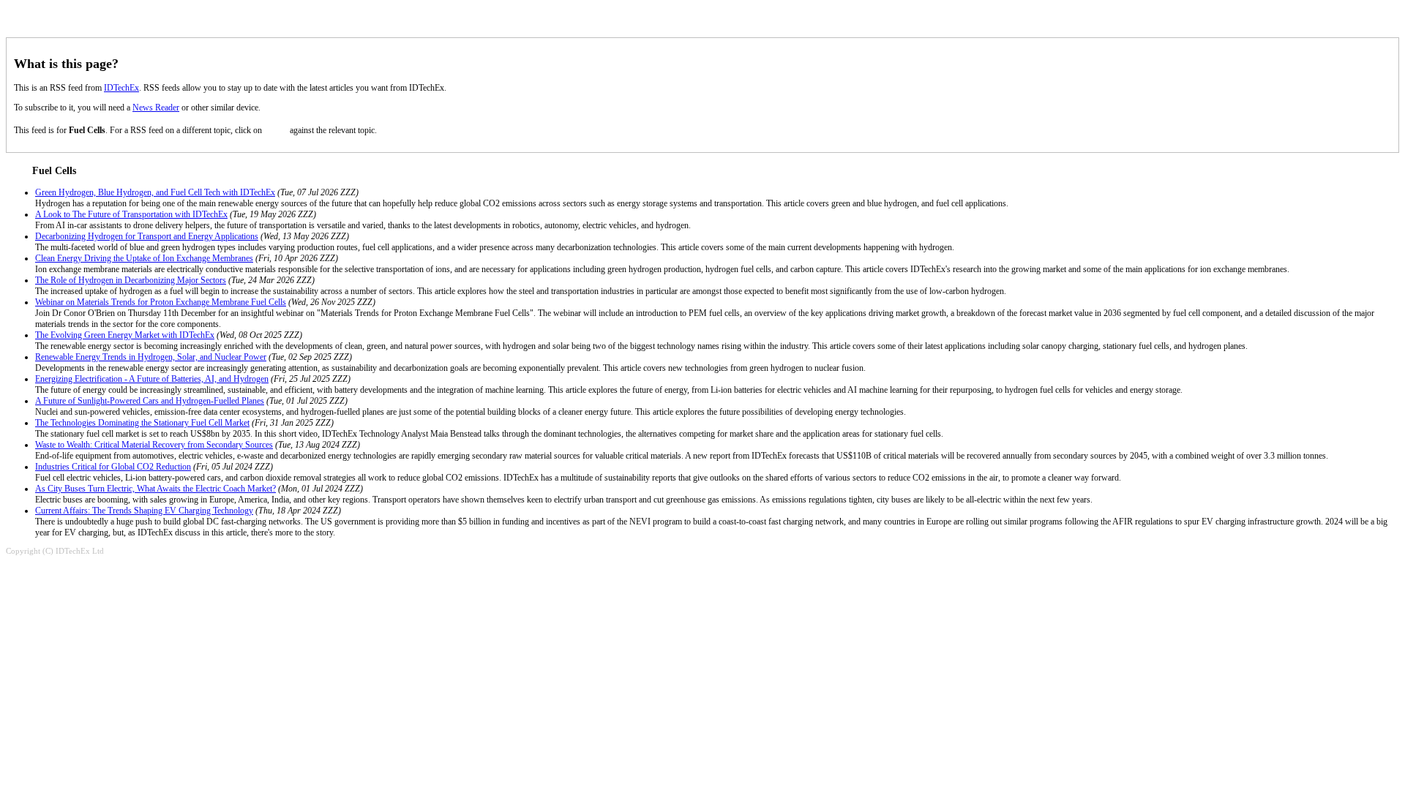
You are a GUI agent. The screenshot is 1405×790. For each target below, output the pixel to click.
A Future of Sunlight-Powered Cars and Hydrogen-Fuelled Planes (149, 401)
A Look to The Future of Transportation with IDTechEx (131, 214)
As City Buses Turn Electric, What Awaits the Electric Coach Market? (155, 489)
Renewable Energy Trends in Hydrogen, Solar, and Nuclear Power (150, 357)
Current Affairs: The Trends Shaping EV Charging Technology (144, 510)
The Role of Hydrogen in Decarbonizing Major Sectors (130, 280)
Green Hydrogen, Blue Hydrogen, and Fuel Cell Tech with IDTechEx (155, 192)
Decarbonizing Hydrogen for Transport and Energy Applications (146, 236)
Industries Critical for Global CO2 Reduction (113, 467)
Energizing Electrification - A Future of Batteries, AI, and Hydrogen (152, 379)
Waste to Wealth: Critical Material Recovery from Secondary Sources (154, 445)
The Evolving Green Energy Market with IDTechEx (124, 335)
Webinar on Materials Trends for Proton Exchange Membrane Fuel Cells (160, 302)
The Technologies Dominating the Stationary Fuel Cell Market (142, 423)
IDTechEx (121, 88)
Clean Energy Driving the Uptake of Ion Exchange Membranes (144, 258)
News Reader (155, 107)
